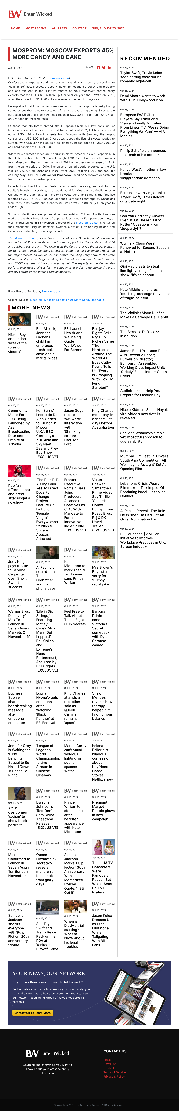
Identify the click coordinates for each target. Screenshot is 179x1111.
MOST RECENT (36, 28)
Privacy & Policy (114, 1076)
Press (107, 1059)
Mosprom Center (87, 222)
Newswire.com (59, 78)
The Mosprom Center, (23, 238)
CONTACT (79, 28)
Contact (108, 1068)
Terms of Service (114, 1072)
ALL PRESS (59, 28)
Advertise (109, 1064)
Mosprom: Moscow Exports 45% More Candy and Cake (67, 300)
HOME (15, 28)
